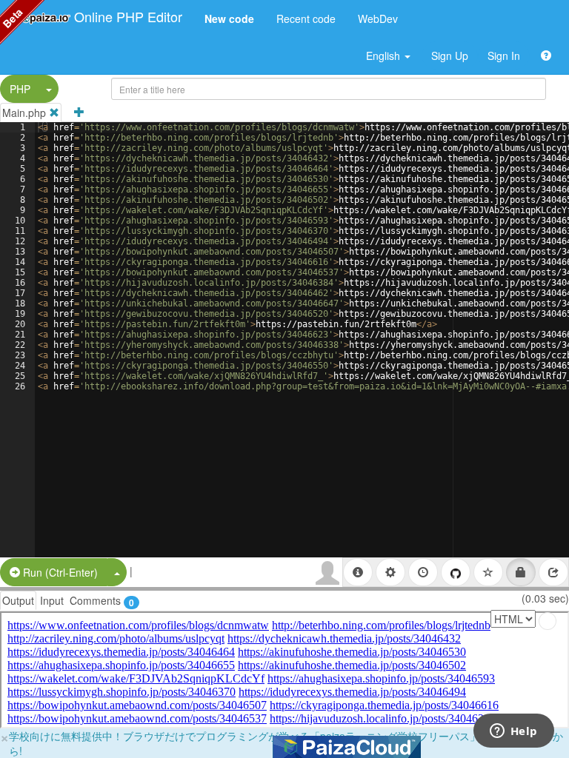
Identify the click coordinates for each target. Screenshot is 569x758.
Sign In (504, 55)
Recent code (306, 18)
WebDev (378, 18)
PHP (20, 88)
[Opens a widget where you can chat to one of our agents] (513, 732)
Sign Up (449, 55)
